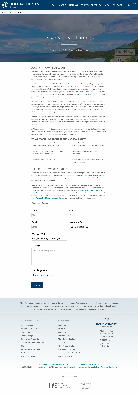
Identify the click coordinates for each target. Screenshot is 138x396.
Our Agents (74, 364)
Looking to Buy (76, 222)
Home (3, 12)
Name (35, 210)
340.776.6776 (107, 336)
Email (34, 222)
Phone (72, 210)
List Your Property (45, 364)
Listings (73, 5)
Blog (107, 5)
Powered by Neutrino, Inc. (77, 367)
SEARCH (52, 5)
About (62, 5)
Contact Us (95, 364)
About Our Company (61, 364)
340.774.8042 (107, 340)
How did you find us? (41, 270)
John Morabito (80, 50)
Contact (117, 5)
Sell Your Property (91, 5)
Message (35, 245)
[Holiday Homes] (20, 3)
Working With (38, 234)
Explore (82, 364)
